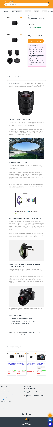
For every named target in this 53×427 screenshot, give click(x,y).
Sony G (44, 11)
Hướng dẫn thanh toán (5, 399)
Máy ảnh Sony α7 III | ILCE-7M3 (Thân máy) (41, 364)
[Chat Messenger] (50, 424)
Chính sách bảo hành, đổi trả (7, 394)
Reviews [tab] (30, 77)
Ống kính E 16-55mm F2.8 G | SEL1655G (12, 364)
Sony (24, 334)
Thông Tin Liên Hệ (5, 392)
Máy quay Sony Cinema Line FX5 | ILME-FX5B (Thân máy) (23, 321)
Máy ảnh (28, 11)
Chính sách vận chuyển (6, 397)
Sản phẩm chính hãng (16, 11)
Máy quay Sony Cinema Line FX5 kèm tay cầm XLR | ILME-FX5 (24, 320)
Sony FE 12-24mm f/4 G (14, 83)
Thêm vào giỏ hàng (37, 41)
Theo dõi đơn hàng (5, 390)
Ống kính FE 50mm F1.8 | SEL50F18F (31, 364)
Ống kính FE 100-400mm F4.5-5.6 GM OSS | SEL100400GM (20, 364)
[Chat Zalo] (50, 419)
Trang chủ (6, 11)
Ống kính (36, 11)
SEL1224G (11, 334)
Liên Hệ (2, 405)
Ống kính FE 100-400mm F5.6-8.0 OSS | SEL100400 (22, 318)
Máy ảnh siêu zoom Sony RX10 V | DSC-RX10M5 (21, 323)
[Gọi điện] (50, 415)
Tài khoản (3, 388)
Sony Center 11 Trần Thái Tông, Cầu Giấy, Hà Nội (19, 313)
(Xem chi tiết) (36, 56)
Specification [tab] (18, 77)
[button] (21, 16)
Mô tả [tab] (8, 77)
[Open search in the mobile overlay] (26, 4)
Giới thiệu (3, 403)
